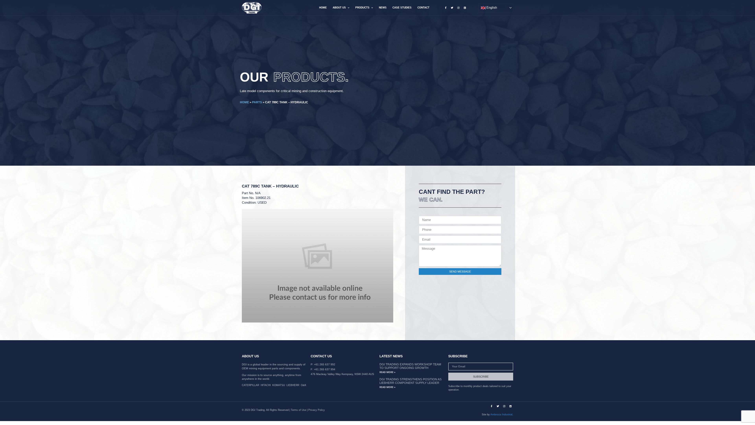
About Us (339, 7)
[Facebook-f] (445, 7)
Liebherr (292, 385)
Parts (257, 102)
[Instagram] (458, 7)
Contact (423, 7)
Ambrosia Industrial (501, 414)
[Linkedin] (464, 7)
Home (323, 7)
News (383, 7)
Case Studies (402, 7)
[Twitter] (452, 7)
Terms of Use (298, 409)
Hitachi (266, 385)
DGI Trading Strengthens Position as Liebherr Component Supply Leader (410, 381)
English (491, 7)
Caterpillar (250, 385)
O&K (303, 385)
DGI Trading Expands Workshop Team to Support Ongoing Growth (410, 366)
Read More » (387, 372)
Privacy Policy (316, 409)
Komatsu (278, 385)
